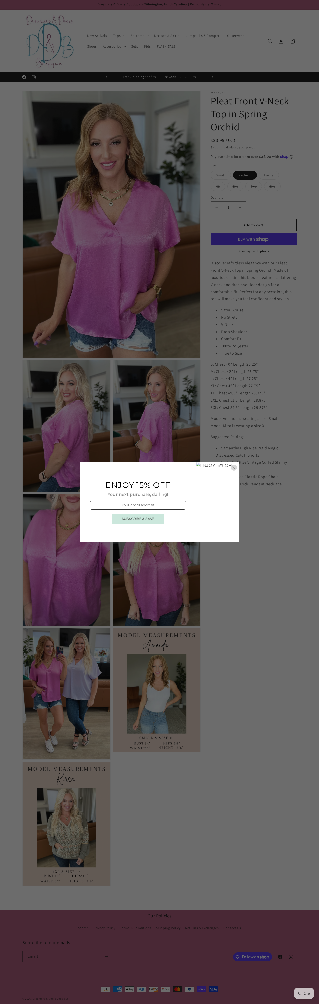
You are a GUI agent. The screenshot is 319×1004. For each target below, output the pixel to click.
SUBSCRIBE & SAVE (138, 519)
